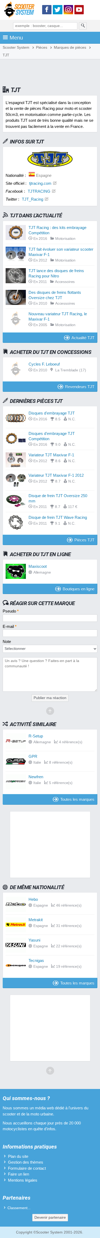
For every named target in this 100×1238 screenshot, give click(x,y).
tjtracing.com (40, 183)
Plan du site (18, 1156)
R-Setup (36, 736)
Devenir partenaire (50, 1217)
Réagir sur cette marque (42, 603)
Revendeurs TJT (79, 386)
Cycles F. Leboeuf (44, 364)
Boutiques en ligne (78, 589)
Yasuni (34, 940)
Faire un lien (18, 1174)
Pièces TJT (84, 540)
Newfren (36, 777)
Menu (16, 37)
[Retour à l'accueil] (20, 10)
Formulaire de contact (27, 1168)
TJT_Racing (32, 199)
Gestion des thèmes (25, 1162)
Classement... (19, 1208)
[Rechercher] (83, 26)
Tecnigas (36, 960)
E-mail (10, 626)
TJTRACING (39, 191)
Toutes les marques (77, 799)
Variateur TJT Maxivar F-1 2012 (56, 475)
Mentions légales (22, 1180)
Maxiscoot (38, 566)
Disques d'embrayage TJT (52, 413)
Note (7, 641)
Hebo (33, 899)
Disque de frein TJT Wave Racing (58, 517)
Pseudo (11, 611)
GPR (33, 756)
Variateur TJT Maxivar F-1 (51, 455)
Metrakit (36, 919)
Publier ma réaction (50, 698)
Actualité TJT (82, 337)
